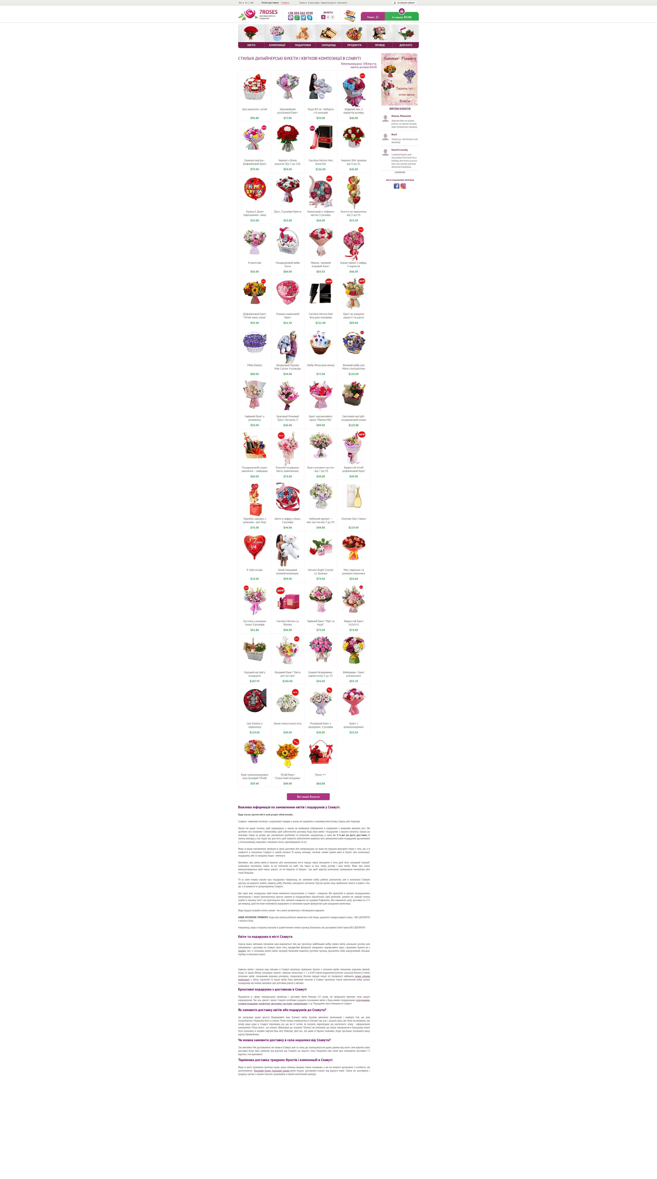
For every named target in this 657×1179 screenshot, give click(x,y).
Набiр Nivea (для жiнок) (320, 365)
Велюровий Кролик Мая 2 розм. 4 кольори (287, 366)
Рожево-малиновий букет (287, 315)
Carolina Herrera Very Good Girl (321, 162)
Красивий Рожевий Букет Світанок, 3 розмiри (287, 420)
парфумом (264, 1003)
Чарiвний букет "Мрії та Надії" (320, 622)
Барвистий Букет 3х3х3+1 (354, 622)
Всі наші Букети (308, 796)
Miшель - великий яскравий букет (321, 264)
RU (240, 2)
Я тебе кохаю (254, 570)
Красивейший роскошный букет (287, 110)
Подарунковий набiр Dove (288, 264)
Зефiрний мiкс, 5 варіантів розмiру (354, 110)
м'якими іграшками (248, 1003)
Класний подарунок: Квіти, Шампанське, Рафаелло (288, 471)
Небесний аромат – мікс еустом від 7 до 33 (320, 520)
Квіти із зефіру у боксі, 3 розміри (288, 520)
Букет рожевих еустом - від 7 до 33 (320, 469)
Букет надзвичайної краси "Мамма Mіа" (320, 418)
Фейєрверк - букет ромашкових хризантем (354, 675)
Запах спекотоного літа (287, 723)
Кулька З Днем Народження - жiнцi (254, 213)
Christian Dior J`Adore (354, 518)
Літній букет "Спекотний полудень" (288, 776)
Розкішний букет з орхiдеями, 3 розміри (320, 725)
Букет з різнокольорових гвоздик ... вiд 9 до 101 (353, 727)
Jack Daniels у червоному (254, 725)
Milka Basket (254, 365)
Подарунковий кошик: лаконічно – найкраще (255, 469)
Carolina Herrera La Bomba (287, 622)
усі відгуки (400, 172)
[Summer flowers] (400, 79)
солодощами (363, 1000)
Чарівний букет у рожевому (254, 418)
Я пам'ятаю (254, 262)
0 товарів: (401, 17)
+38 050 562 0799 (300, 13)
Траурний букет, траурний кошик (272, 1070)
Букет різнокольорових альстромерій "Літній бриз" (254, 778)
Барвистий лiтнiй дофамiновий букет (353, 469)
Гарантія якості (328, 2)
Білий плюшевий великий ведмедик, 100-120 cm (287, 573)
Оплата (303, 2)
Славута (285, 2)
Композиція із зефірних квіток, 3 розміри (320, 213)
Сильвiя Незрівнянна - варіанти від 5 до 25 (320, 673)
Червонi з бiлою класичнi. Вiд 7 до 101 (288, 162)
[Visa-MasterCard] (350, 15)
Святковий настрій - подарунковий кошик (353, 418)
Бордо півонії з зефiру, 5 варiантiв (353, 264)
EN (252, 2)
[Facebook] (396, 186)
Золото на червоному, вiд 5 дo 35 (353, 213)
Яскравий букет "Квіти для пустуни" (287, 673)
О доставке (313, 2)
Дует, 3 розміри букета (287, 211)
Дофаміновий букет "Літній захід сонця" (254, 315)
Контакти (342, 2)
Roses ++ (320, 774)
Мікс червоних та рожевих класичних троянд (353, 573)
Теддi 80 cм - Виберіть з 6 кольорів (320, 110)
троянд (242, 950)
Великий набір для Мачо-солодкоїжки (353, 366)
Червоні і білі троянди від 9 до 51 (353, 162)
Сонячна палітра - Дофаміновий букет (254, 162)
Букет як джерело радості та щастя (353, 315)
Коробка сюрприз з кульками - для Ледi (254, 520)
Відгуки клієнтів (400, 108)
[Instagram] (403, 186)
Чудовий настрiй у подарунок (254, 673)
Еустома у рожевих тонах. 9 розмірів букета (254, 624)
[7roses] (258, 15)
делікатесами (300, 1003)
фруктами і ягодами (281, 1003)
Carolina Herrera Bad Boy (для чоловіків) (321, 315)
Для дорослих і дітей (254, 109)
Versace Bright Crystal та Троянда (320, 571)
